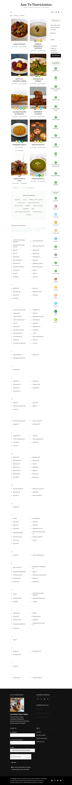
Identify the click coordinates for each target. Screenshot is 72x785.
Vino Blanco (37, 651)
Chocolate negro (18, 330)
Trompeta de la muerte (39, 624)
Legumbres (26, 208)
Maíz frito (16, 467)
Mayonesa (16, 464)
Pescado (16, 528)
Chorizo (35, 330)
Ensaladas (28, 205)
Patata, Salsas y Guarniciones (22, 211)
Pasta (33, 208)
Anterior (15, 187)
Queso (15, 555)
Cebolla (16, 326)
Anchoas (16, 270)
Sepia (15, 601)
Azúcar (35, 276)
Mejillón (35, 467)
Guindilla (36, 387)
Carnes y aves (21, 202)
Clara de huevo (17, 333)
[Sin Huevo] (18, 108)
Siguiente (31, 187)
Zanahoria (16, 677)
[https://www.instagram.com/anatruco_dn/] (41, 699)
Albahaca (36, 253)
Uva (15, 639)
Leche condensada (19, 439)
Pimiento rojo (17, 537)
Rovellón (36, 581)
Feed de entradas (40, 735)
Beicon (35, 288)
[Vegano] (22, 141)
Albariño (16, 256)
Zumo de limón (37, 677)
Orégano (16, 507)
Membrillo (16, 474)
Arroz (24, 199)
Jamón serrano (37, 421)
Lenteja (35, 442)
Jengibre (16, 424)
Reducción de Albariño (39, 575)
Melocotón (16, 470)
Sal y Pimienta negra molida (38, 594)
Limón (15, 445)
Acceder (38, 732)
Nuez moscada (37, 495)
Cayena (35, 323)
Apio (35, 270)
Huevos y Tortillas (38, 205)
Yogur (15, 666)
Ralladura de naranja (19, 571)
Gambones (16, 384)
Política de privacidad (42, 713)
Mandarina (36, 457)
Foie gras (16, 369)
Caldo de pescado (38, 316)
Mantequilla (17, 460)
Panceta (16, 521)
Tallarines (16, 613)
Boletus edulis (37, 291)
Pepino (15, 525)
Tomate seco (17, 619)
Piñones (16, 540)
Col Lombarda (17, 336)
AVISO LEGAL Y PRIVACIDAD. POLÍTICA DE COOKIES (29, 782)
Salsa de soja (17, 598)
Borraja (35, 295)
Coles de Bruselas (38, 336)
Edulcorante (17, 354)
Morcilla (16, 477)
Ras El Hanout (17, 575)
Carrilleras (36, 320)
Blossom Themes (32, 780)
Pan (15, 518)
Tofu (35, 613)
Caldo (35, 313)
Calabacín (36, 310)
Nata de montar (18, 488)
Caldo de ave (17, 316)
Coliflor (16, 340)
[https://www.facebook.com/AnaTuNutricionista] (37, 699)
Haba (15, 402)
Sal (15, 594)
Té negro (16, 628)
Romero (16, 581)
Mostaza (36, 477)
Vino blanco (17, 654)
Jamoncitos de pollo (19, 421)
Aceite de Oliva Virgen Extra (19, 240)
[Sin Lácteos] (21, 108)
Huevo (15, 409)
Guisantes (16, 391)
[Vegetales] (41, 41)
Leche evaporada (38, 439)
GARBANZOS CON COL (19, 145)
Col (34, 333)
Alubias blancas (38, 266)
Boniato (16, 295)
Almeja (35, 260)
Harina (35, 402)
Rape (35, 571)
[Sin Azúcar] (35, 108)
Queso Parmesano (38, 555)
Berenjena (16, 291)
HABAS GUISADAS (19, 44)
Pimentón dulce (38, 528)
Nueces (16, 495)
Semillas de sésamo (39, 598)
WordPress (13, 782)
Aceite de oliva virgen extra (19, 245)
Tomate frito (37, 616)
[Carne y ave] (19, 175)
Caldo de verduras (18, 320)
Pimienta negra (18, 532)
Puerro (15, 543)
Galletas (16, 381)
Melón (35, 470)
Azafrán (16, 276)
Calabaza (16, 313)
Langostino (17, 435)
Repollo (35, 578)
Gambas (36, 381)
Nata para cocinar (38, 488)
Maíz (35, 464)
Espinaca (36, 354)
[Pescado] (35, 41)
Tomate (16, 616)
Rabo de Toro (17, 567)
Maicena (16, 457)
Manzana (36, 460)
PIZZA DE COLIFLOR (38, 145)
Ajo (15, 253)
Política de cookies (41, 717)
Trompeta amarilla (19, 624)
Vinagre (16, 651)
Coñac (35, 340)
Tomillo (35, 619)
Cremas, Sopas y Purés (33, 202)
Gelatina (16, 387)
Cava (15, 323)
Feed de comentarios (41, 738)
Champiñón (36, 326)
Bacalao (16, 288)
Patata (35, 521)
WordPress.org (40, 741)
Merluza (36, 474)
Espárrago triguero (19, 358)
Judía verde (36, 424)
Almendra (16, 263)
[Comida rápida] (35, 141)
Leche (35, 435)
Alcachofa (36, 256)
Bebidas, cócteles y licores (36, 199)
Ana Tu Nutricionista (36, 4)
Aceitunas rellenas (38, 246)
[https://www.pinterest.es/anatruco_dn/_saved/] (47, 699)
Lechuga (16, 442)
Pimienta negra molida (39, 532)
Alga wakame (17, 260)
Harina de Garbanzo (19, 406)
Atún (35, 273)
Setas (35, 601)
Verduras (28, 214)
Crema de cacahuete (19, 343)
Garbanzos (36, 384)
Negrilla (35, 492)
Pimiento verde (37, 537)
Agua (15, 250)
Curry (35, 343)
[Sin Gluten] (38, 41)
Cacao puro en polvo (19, 310)
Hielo (35, 406)
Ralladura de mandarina (39, 567)
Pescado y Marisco (37, 211)
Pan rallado (36, 518)
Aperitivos (17, 199)
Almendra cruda (38, 263)
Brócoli (15, 298)
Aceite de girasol (38, 241)
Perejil (35, 525)
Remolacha (17, 578)
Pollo (35, 540)
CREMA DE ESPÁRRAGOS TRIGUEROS (38, 46)
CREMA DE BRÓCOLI (38, 179)
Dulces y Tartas (19, 205)
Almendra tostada (18, 266)
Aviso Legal (39, 709)
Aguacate (36, 250)
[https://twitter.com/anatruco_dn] (44, 699)
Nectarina (16, 492)
